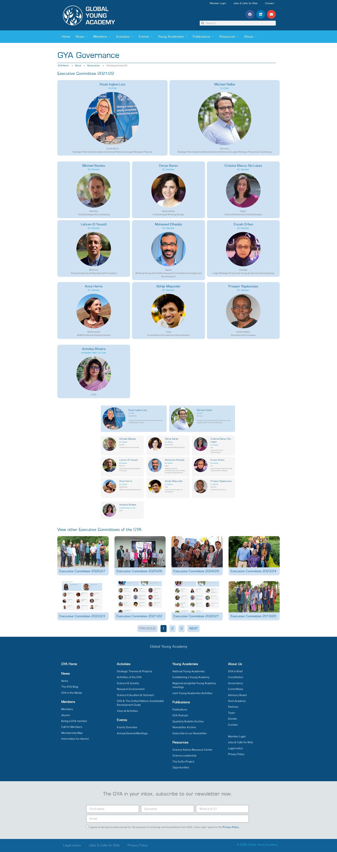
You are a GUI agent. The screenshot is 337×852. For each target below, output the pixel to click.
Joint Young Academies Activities (192, 693)
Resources (227, 36)
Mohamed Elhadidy (168, 224)
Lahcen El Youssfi (94, 224)
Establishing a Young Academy (190, 677)
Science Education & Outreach (135, 695)
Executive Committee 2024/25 (196, 571)
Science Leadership (184, 755)
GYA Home (63, 65)
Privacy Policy (236, 754)
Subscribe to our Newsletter (189, 733)
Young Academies (171, 36)
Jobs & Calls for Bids (245, 3)
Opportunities (180, 767)
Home (66, 36)
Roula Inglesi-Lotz (112, 84)
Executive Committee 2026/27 (82, 571)
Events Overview (127, 727)
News (80, 36)
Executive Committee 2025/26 (139, 571)
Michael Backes (93, 165)
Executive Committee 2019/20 (253, 616)
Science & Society (128, 683)
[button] (250, 14)
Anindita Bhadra (94, 349)
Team (231, 712)
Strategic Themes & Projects (134, 671)
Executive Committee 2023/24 (253, 571)
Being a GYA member (74, 721)
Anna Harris (94, 286)
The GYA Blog (69, 686)
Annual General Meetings (132, 733)
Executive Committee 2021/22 (139, 616)
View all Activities (127, 710)
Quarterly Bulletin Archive (188, 721)
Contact (269, 3)
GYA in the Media (71, 692)
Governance (93, 65)
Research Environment (131, 689)
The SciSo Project (183, 761)
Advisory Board (237, 695)
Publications (201, 36)
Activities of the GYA (129, 677)
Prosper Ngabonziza (243, 286)
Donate (232, 718)
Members (100, 36)
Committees (235, 689)
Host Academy (237, 700)
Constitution (235, 677)
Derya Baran (168, 165)
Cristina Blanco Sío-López (243, 165)
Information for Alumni (75, 738)
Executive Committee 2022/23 (82, 616)
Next (193, 628)
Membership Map (71, 732)
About (248, 36)
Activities (123, 36)
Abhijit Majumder (168, 286)
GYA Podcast (180, 715)
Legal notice (235, 748)
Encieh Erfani (243, 224)
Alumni (65, 715)
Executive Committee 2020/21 (196, 616)
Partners (233, 706)
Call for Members (71, 726)
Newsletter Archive (184, 727)
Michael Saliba (224, 84)
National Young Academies (188, 671)
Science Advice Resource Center (192, 749)
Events (144, 36)
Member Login (218, 3)
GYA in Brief (235, 671)
